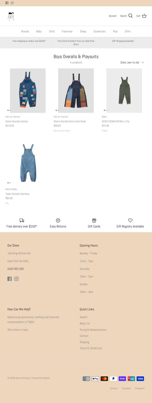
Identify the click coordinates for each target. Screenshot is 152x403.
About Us (85, 323)
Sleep (83, 31)
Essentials (99, 31)
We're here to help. (17, 330)
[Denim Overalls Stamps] (28, 90)
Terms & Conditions (91, 348)
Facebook (126, 388)
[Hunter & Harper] (11, 16)
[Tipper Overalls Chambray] (28, 163)
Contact (84, 336)
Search (83, 317)
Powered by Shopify (41, 378)
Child (51, 31)
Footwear (67, 31)
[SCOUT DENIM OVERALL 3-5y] (124, 90)
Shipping (84, 342)
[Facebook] (7, 2)
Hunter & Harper (22, 378)
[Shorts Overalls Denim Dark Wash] (76, 90)
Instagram (140, 388)
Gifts (128, 31)
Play (115, 31)
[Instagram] (12, 2)
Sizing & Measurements (93, 330)
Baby (39, 31)
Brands (25, 31)
